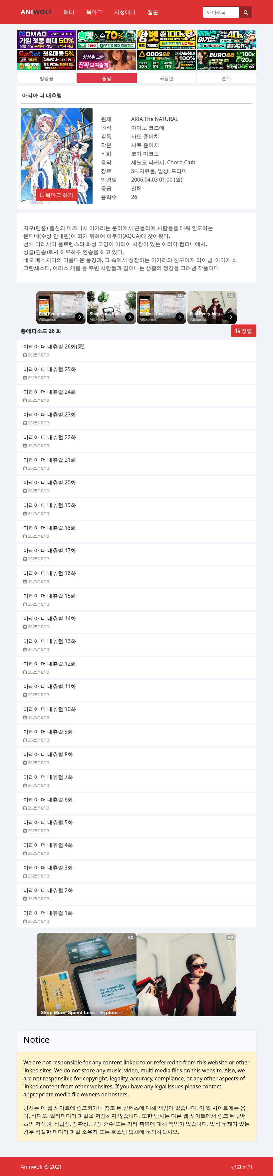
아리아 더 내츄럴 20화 (49, 482)
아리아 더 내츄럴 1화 (48, 912)
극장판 (166, 78)
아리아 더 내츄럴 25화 (49, 369)
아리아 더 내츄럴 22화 (49, 437)
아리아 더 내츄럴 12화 (49, 663)
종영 (106, 78)
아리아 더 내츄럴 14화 (49, 618)
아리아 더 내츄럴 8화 (48, 754)
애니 (69, 12)
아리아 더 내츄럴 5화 (48, 822)
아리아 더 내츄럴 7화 (48, 777)
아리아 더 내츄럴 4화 (48, 845)
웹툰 (152, 12)
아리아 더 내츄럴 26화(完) (54, 346)
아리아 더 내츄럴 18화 (49, 527)
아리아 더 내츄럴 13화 (49, 641)
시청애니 (125, 12)
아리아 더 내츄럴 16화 (49, 573)
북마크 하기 (58, 195)
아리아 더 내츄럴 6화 (48, 799)
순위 (226, 78)
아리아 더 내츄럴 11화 (49, 686)
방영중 (47, 78)
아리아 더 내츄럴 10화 (49, 709)
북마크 (94, 12)
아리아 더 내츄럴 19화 (49, 505)
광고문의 (241, 1166)
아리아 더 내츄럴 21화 (49, 459)
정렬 (246, 330)
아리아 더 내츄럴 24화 (49, 391)
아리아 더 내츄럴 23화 (49, 414)
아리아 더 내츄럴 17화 (49, 550)
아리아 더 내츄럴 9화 (48, 731)
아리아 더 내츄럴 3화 (48, 867)
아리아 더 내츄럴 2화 (48, 890)
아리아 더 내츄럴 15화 (49, 595)
